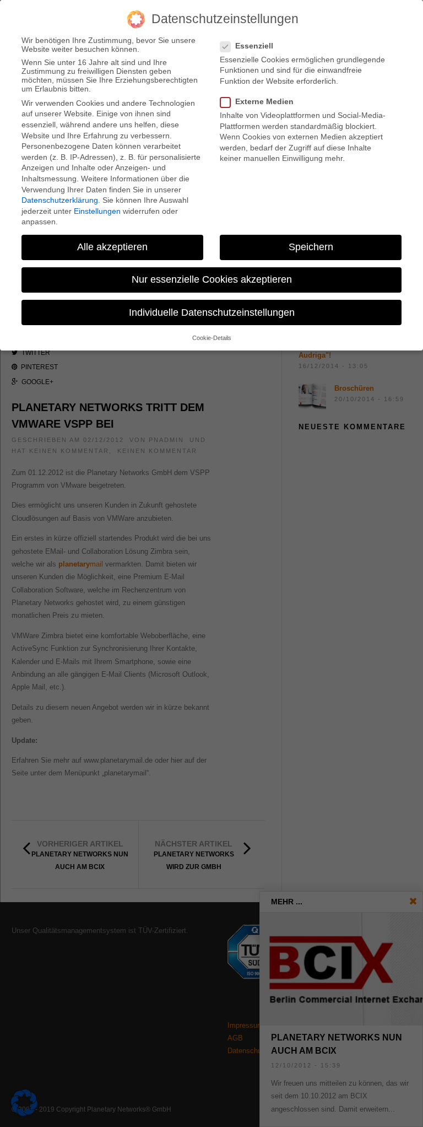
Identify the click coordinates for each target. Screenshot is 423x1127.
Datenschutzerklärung (59, 200)
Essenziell (254, 45)
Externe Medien (264, 101)
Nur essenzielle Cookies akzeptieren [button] (212, 279)
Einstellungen (97, 211)
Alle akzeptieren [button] (112, 246)
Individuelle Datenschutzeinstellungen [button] (212, 312)
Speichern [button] (311, 246)
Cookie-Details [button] (211, 338)
